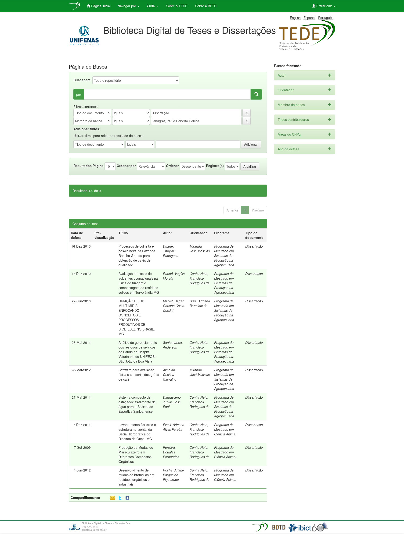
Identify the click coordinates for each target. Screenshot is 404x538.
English (295, 17)
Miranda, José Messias (200, 248)
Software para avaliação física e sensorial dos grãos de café (139, 374)
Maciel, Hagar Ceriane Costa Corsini (173, 306)
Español (309, 17)
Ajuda (151, 6)
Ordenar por (126, 165)
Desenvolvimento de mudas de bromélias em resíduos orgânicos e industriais (136, 477)
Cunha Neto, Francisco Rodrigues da (199, 278)
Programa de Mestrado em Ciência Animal (225, 429)
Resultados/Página (88, 165)
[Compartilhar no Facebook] (128, 498)
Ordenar (172, 165)
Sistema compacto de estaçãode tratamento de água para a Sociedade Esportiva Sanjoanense (137, 404)
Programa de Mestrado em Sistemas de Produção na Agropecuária (224, 255)
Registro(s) (215, 165)
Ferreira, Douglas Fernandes (171, 452)
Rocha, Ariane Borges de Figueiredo (173, 475)
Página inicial (100, 6)
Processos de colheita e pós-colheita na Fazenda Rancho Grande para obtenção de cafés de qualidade (137, 255)
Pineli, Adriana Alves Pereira (173, 427)
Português (325, 17)
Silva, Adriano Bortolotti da (200, 303)
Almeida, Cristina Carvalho (169, 374)
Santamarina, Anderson (173, 344)
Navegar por (127, 6)
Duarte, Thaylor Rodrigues (170, 251)
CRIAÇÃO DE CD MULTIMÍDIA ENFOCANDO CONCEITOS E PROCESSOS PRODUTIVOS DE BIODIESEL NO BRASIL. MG (137, 317)
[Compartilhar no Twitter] (120, 498)
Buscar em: (82, 80)
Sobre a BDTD (205, 6)
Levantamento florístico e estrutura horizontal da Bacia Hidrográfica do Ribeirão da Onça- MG (137, 431)
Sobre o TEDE (176, 6)
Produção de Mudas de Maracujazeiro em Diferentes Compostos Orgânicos (136, 454)
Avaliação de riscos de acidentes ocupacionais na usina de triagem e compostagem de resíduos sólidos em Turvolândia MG (139, 283)
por (78, 94)
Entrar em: (324, 6)
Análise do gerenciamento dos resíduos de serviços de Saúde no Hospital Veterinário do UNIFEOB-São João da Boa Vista (138, 352)
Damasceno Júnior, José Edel (172, 402)
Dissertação (254, 246)
